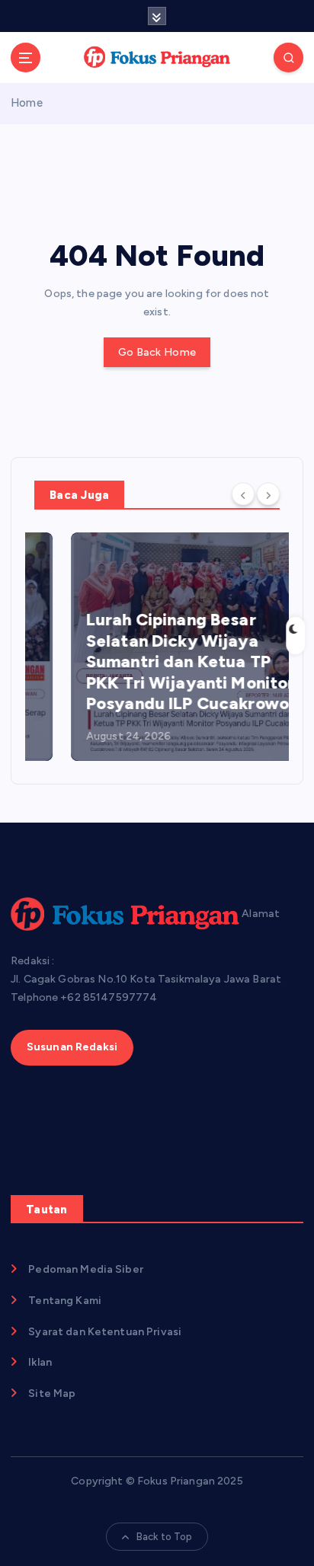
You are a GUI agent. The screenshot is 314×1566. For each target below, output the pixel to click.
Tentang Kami (64, 1300)
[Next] (268, 493)
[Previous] (243, 493)
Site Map (51, 1393)
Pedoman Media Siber (85, 1269)
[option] (157, 646)
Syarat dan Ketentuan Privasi (104, 1331)
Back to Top (164, 1536)
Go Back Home (157, 352)
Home (27, 103)
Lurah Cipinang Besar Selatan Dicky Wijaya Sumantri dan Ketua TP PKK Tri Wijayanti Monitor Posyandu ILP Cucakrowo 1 (156, 661)
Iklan (40, 1362)
